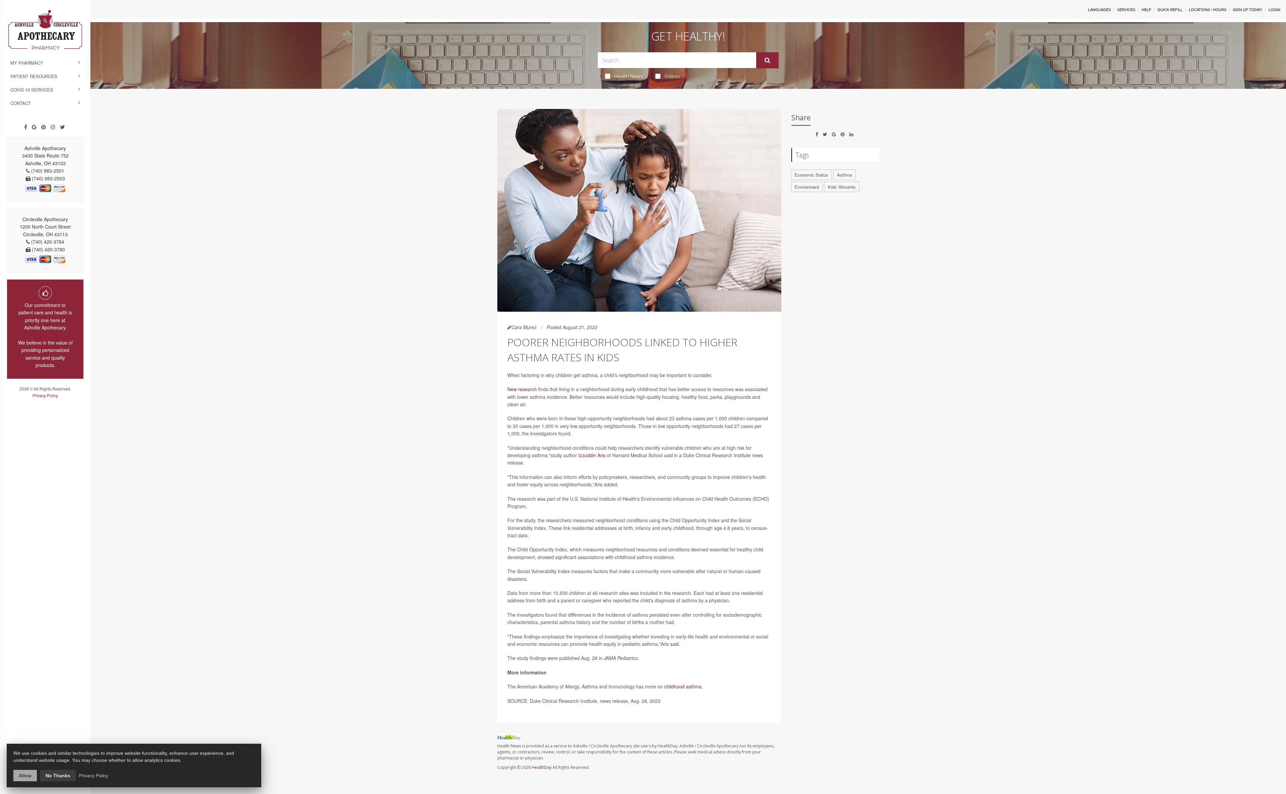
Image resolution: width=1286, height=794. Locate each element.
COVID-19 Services (31, 89)
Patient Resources (33, 76)
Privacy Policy (45, 395)
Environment (807, 187)
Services (1126, 9)
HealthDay (542, 767)
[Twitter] (62, 127)
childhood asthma (683, 686)
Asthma (844, 175)
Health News (628, 76)
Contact (20, 103)
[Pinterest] (43, 127)
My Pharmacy (26, 63)
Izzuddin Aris (591, 455)
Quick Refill (1170, 9)
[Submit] (767, 60)
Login (1274, 9)
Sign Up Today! (1247, 9)
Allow (25, 775)
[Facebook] (25, 127)
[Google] (34, 127)
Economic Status (811, 175)
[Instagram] (53, 127)
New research (522, 389)
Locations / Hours (1207, 9)
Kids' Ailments (842, 187)
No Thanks (58, 775)
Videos (672, 76)
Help (1146, 9)
